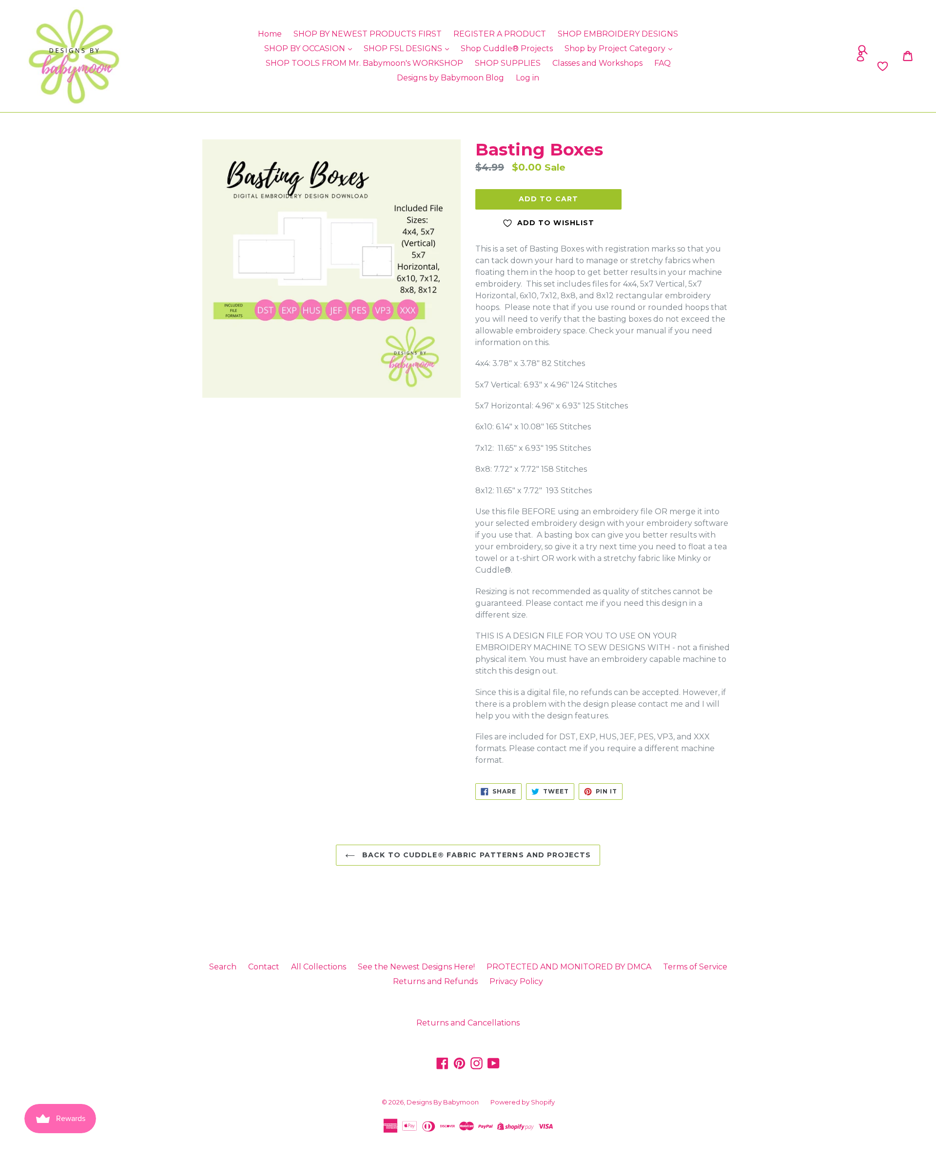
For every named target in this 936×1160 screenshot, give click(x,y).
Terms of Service (695, 966)
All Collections (318, 966)
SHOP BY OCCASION (305, 48)
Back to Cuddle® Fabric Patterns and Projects (475, 855)
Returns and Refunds (435, 981)
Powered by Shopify (522, 1102)
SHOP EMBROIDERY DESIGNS (618, 34)
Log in (527, 77)
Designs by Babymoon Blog (450, 77)
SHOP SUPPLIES (508, 63)
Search (222, 966)
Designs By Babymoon (443, 1102)
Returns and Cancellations (468, 1022)
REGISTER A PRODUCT (499, 34)
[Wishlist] (776, 66)
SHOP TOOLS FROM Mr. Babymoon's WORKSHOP (364, 63)
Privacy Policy (516, 981)
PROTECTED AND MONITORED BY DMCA (569, 966)
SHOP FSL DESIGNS (404, 48)
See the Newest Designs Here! (416, 966)
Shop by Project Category (616, 48)
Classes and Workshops (597, 63)
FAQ (662, 63)
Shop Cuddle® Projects (507, 48)
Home (270, 34)
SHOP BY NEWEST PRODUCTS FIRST (367, 34)
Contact (263, 966)
